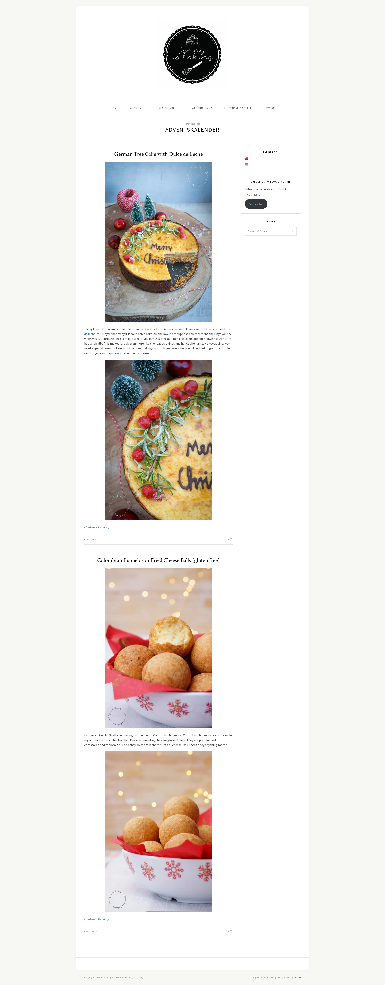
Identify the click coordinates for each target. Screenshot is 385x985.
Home (114, 108)
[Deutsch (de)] (247, 164)
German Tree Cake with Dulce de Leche (158, 154)
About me (136, 108)
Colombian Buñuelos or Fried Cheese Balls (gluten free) (158, 560)
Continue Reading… (97, 527)
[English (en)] (247, 158)
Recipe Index (167, 108)
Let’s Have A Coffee (238, 108)
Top (297, 977)
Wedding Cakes (202, 108)
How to (269, 108)
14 (227, 539)
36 (227, 931)
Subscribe (256, 204)
